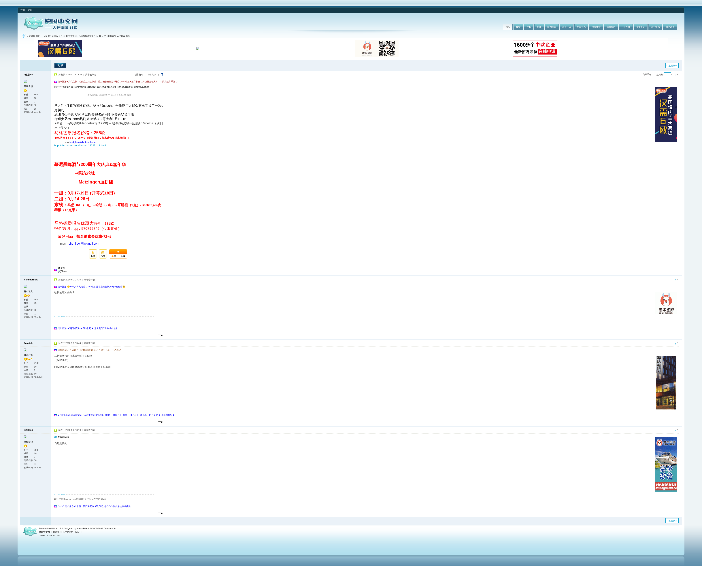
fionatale (28, 343)
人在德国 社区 (33, 36)
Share (61, 268)
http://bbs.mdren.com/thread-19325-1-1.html (80, 145)
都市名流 (28, 355)
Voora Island (83, 528)
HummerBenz (31, 279)
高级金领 (28, 86)
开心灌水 (655, 27)
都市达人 (28, 291)
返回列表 (673, 65)
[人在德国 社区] (51, 29)
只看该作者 (90, 74)
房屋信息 (581, 27)
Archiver (69, 532)
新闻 (539, 27)
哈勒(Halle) (51, 36)
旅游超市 (670, 27)
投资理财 (596, 27)
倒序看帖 (647, 74)
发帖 (60, 65)
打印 (141, 74)
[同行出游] (60, 86)
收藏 (93, 256)
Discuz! (55, 528)
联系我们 (57, 532)
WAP (77, 532)
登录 (30, 10)
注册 (22, 10)
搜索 (518, 27)
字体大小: (151, 74)
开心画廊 (625, 27)
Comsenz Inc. (110, 528)
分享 (103, 256)
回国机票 (551, 27)
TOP (160, 335)
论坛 (508, 27)
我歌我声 (611, 27)
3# (55, 436)
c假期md (28, 74)
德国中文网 (44, 532)
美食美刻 (640, 27)
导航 (528, 27)
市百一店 (566, 27)
